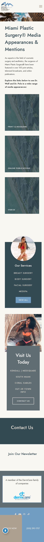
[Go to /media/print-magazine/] (22, 112)
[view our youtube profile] (20, 515)
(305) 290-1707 (33, 528)
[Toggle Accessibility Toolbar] (5, 530)
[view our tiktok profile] (28, 515)
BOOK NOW (11, 528)
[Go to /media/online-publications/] (22, 154)
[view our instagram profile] (24, 515)
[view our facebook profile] (15, 515)
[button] (23, 273)
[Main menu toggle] (40, 6)
